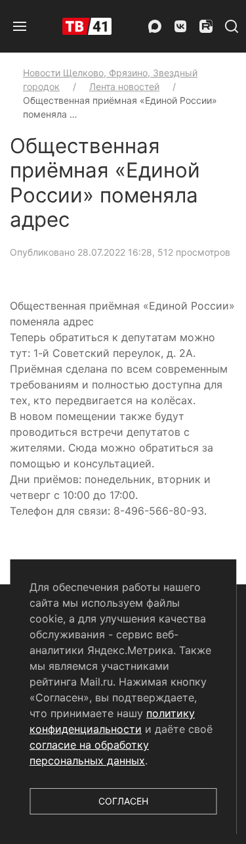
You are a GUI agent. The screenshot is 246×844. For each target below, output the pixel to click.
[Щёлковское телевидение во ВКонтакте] (180, 26)
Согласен (123, 801)
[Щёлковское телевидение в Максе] (155, 26)
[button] (19, 26)
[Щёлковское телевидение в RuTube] (206, 26)
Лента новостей (124, 86)
